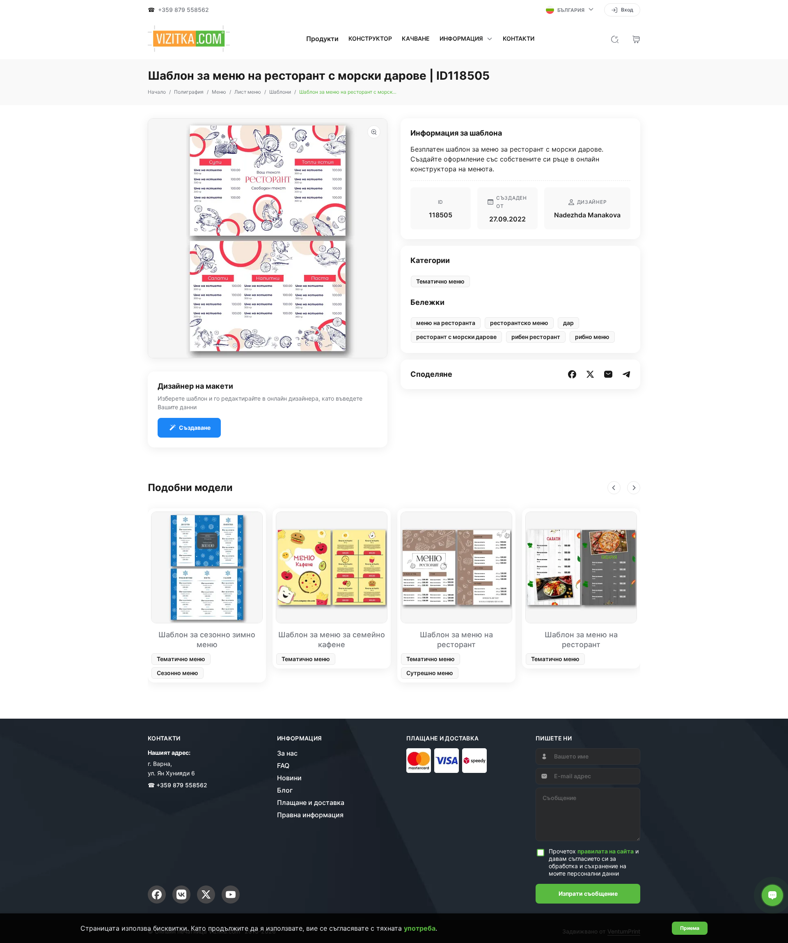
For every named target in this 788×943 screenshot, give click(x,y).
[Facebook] (157, 894)
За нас (287, 753)
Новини (289, 778)
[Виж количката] (636, 39)
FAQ (283, 765)
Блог (285, 790)
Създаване (195, 427)
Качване (416, 38)
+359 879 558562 (183, 10)
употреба (419, 928)
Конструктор (370, 38)
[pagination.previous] (614, 487)
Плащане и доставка (310, 802)
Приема (689, 928)
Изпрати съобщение (588, 893)
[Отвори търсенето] (615, 39)
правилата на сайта (605, 851)
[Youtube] (231, 894)
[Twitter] (206, 894)
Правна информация (310, 815)
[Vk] (181, 894)
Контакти (518, 38)
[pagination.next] (633, 487)
